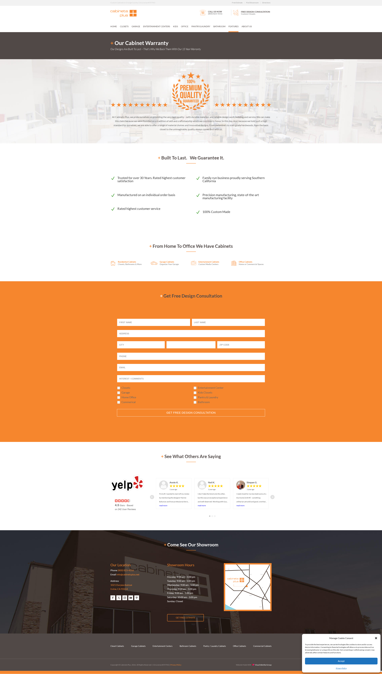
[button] (376, 638)
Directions (266, 2)
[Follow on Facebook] (112, 597)
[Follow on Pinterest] (136, 597)
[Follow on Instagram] (124, 597)
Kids (175, 26)
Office (184, 26)
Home (113, 26)
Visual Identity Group (263, 665)
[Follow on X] (118, 597)
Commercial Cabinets (262, 646)
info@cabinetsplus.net (128, 574)
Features (233, 26)
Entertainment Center (211, 387)
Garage (136, 26)
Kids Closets (205, 392)
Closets (124, 26)
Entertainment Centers (156, 26)
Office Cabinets (239, 646)
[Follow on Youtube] (130, 597)
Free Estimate (237, 2)
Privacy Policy (341, 668)
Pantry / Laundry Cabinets (214, 646)
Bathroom (219, 26)
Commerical (128, 402)
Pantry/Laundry (200, 26)
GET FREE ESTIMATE (185, 617)
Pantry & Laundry (208, 397)
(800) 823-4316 (126, 570)
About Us (247, 26)
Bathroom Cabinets (188, 646)
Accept (341, 661)
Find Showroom (252, 2)
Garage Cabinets (138, 646)
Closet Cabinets (117, 646)
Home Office (128, 397)
